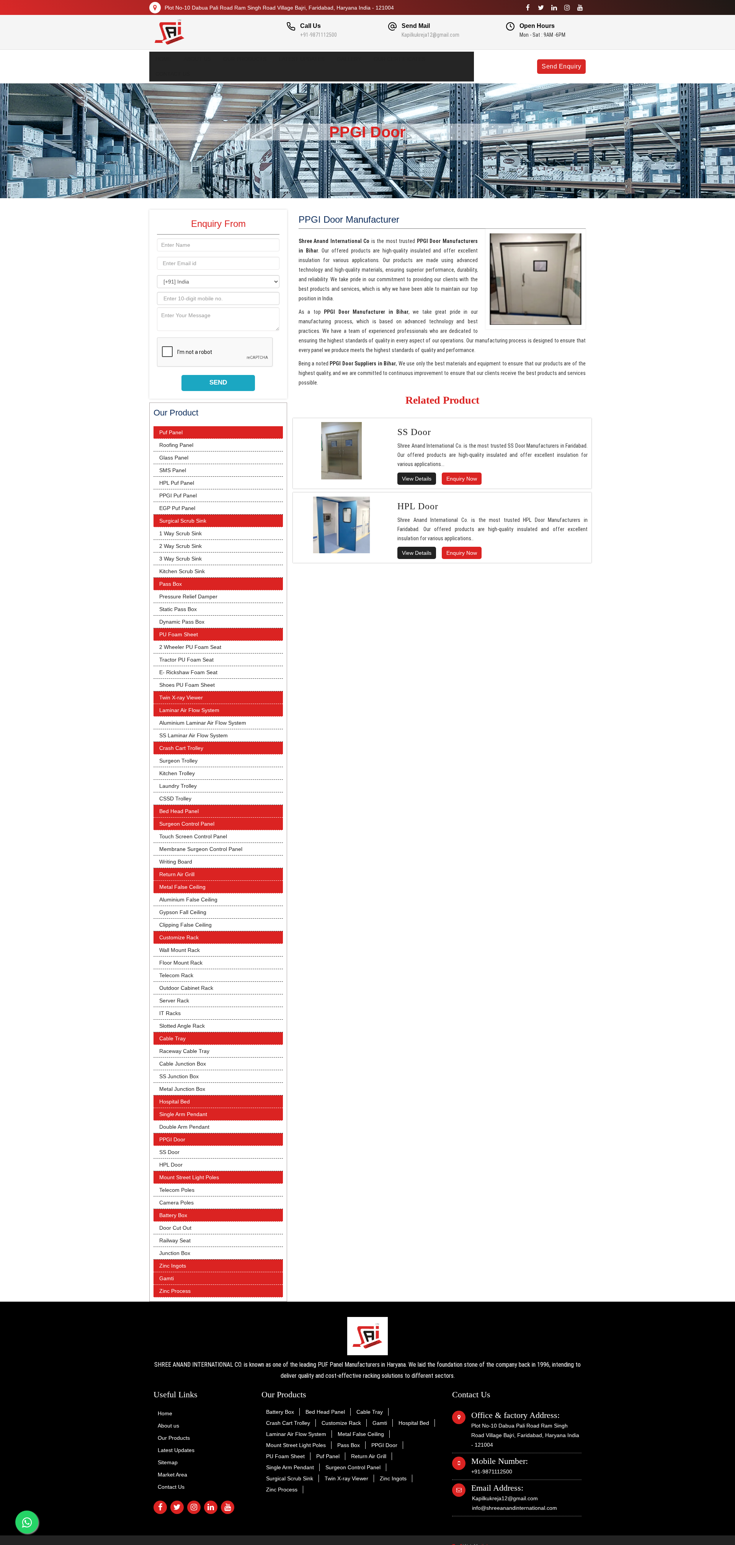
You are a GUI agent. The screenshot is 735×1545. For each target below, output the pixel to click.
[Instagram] (567, 7)
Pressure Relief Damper (188, 596)
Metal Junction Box (182, 1089)
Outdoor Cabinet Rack (186, 988)
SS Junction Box (179, 1076)
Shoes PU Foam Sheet (187, 685)
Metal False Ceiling (182, 887)
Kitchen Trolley (177, 773)
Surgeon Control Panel (186, 824)
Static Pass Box (178, 609)
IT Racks (170, 1013)
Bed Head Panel (179, 811)
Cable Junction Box (182, 1064)
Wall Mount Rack (179, 950)
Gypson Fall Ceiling (182, 912)
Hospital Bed (174, 1101)
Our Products (244, 59)
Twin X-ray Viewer (181, 697)
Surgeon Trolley (178, 761)
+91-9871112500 (318, 35)
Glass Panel (173, 458)
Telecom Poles (176, 1190)
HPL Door (171, 1165)
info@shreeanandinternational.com (514, 1508)
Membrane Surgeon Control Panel (200, 849)
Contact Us (172, 74)
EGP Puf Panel (177, 508)
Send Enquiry (561, 66)
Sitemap (168, 1462)
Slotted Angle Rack (182, 1026)
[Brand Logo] (199, 32)
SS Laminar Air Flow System (193, 735)
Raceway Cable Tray (184, 1051)
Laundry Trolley (178, 786)
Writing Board (175, 862)
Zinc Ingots (172, 1266)
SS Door (169, 1152)
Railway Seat (175, 1240)
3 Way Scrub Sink (180, 559)
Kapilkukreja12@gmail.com (430, 35)
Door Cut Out (175, 1228)
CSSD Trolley (175, 798)
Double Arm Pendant (184, 1127)
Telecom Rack (176, 975)
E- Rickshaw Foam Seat (188, 672)
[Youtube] (580, 7)
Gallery (349, 59)
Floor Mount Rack (181, 963)
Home (163, 59)
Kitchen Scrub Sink (182, 571)
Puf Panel (171, 432)
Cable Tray (172, 1038)
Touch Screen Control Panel (193, 836)
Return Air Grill (176, 874)
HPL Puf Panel (176, 483)
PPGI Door (172, 1139)
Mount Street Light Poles (189, 1177)
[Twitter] (541, 7)
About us (197, 59)
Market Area (172, 1475)
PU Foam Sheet (178, 634)
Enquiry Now (461, 479)
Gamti (166, 1278)
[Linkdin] (554, 7)
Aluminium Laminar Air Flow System (202, 723)
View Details (416, 479)
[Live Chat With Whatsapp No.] (26, 1522)
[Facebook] (528, 7)
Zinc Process (175, 1291)
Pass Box (170, 584)
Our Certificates (399, 59)
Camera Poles (176, 1202)
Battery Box (173, 1215)
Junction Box (174, 1253)
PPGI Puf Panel (178, 495)
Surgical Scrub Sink (182, 521)
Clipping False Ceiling (185, 925)
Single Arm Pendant (183, 1114)
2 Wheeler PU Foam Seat (190, 647)
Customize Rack (179, 937)
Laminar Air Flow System (189, 710)
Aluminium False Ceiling (188, 899)
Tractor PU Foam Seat (186, 660)
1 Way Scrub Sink (180, 533)
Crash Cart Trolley (181, 748)
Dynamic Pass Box (181, 622)
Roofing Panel (176, 445)
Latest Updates (302, 59)
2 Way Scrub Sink (180, 546)
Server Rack (174, 1000)
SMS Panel (172, 470)
